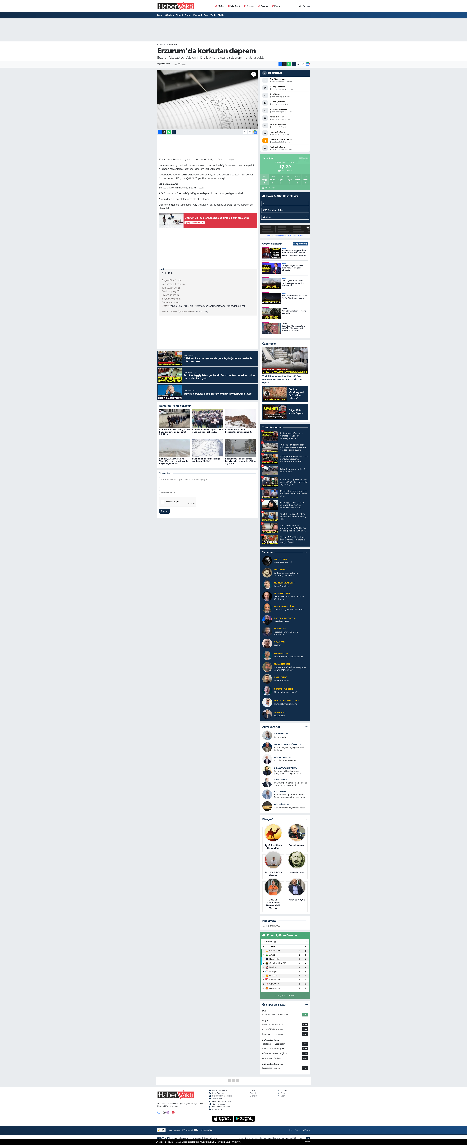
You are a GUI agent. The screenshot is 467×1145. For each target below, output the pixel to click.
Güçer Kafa (279, 642)
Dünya (188, 15)
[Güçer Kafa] (267, 643)
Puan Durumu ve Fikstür (222, 1101)
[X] (164, 1112)
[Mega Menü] (308, 6)
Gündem (169, 15)
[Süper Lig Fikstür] (306, 1004)
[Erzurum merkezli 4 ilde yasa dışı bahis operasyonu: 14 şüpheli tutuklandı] (174, 418)
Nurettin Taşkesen (283, 689)
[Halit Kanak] (267, 794)
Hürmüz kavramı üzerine (285, 704)
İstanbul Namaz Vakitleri (222, 1096)
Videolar (250, 6)
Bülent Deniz (280, 559)
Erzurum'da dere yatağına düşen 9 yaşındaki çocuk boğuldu (207, 430)
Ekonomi (197, 15)
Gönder (164, 511)
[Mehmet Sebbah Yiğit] (267, 584)
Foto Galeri (235, 6)
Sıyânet (277, 645)
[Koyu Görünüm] (304, 6)
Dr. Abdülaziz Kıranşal (285, 768)
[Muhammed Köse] (267, 667)
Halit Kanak (280, 791)
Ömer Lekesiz (280, 780)
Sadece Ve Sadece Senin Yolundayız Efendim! (286, 574)
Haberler (161, 45)
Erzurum (173, 45)
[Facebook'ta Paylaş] (280, 64)
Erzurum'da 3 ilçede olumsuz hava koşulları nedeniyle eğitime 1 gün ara (240, 461)
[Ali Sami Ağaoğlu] (267, 806)
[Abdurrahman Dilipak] (267, 608)
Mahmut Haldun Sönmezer (287, 744)
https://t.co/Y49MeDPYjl (183, 305)
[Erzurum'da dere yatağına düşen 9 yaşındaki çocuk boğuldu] (207, 418)
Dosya (277, 6)
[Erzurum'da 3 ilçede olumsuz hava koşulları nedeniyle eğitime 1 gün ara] (240, 447)
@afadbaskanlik (206, 305)
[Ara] (300, 6)
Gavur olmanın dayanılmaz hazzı (289, 807)
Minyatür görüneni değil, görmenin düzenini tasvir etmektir (290, 784)
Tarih (213, 15)
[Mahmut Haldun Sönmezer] (267, 747)
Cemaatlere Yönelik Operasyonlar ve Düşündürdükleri (290, 668)
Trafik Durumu (218, 1098)
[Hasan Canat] (267, 678)
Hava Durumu (218, 1093)
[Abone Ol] (308, 64)
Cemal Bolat (280, 713)
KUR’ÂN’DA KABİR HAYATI (286, 760)
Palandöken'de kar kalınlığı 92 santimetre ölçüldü (206, 460)
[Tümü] (306, 552)
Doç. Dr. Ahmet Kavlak (285, 618)
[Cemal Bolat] (267, 714)
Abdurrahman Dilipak (285, 606)
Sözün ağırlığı (280, 737)
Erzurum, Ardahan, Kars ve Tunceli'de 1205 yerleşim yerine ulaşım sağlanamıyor (174, 461)
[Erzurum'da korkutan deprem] (207, 99)
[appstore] (223, 1118)
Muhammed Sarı (282, 593)
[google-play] (244, 1118)
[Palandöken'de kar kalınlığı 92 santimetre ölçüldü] (207, 447)
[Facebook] (159, 1112)
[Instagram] (168, 1112)
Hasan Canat (280, 677)
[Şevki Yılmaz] (267, 572)
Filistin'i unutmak (282, 586)
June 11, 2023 (202, 311)
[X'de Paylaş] (284, 64)
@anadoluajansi (236, 305)
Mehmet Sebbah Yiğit (284, 583)
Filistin (221, 6)
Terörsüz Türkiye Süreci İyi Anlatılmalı (286, 633)
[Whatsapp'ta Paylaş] (289, 64)
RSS (162, 1130)
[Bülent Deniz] (267, 560)
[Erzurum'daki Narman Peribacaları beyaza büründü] (240, 418)
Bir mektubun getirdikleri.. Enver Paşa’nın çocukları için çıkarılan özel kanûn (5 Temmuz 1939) (290, 796)
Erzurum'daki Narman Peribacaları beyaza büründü (238, 430)
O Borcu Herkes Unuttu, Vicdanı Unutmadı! (289, 597)
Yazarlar (264, 6)
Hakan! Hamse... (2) (283, 562)
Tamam (307, 1141)
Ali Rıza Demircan (282, 757)
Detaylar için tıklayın (285, 995)
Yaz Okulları (279, 715)
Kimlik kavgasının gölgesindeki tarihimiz (289, 748)
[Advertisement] (208, 248)
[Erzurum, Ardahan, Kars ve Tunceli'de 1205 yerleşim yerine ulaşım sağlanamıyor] (174, 447)
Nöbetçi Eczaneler (220, 1090)
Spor (206, 15)
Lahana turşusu (281, 680)
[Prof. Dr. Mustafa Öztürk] (267, 702)
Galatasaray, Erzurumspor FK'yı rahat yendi (198, 1138)
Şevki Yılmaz (280, 570)
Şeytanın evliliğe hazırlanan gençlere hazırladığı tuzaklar (287, 772)
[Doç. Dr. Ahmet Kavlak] (267, 619)
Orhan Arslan (281, 734)
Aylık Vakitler (269, 188)
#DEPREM (167, 273)
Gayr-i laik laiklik (281, 621)
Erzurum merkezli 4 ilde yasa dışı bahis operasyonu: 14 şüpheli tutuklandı (174, 431)
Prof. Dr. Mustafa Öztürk (286, 701)
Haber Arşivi (217, 1109)
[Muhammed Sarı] (267, 596)
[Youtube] (173, 1112)
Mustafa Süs (280, 629)
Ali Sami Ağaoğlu (282, 804)
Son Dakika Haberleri (221, 1107)
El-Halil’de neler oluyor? (285, 692)
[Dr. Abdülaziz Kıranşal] (267, 770)
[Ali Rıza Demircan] (267, 759)
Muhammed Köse (282, 664)
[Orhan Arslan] (267, 735)
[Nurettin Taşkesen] (267, 690)
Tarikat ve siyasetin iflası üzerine (289, 609)
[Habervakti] (175, 6)
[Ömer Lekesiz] (267, 782)
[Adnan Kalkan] (267, 655)
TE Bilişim (306, 1130)
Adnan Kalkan (281, 654)
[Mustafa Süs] (267, 631)
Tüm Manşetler (218, 1104)
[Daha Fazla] (294, 64)
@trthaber (220, 305)
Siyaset (179, 15)
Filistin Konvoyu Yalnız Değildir (288, 656)
